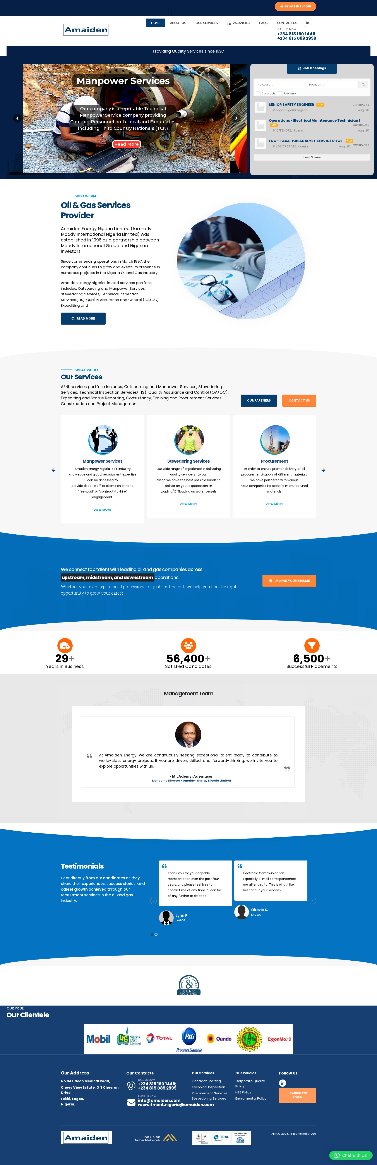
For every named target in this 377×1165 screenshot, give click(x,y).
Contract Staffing (206, 1081)
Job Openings (314, 68)
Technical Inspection (274, 461)
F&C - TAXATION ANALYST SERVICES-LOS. (306, 141)
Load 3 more (311, 157)
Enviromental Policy (250, 1098)
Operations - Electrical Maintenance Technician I (314, 120)
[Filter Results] (363, 84)
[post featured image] (102, 440)
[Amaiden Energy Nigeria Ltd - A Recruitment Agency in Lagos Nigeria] (86, 29)
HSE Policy (243, 1092)
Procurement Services (210, 1093)
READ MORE (85, 318)
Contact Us (287, 23)
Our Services (206, 23)
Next (288, 1039)
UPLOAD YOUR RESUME (292, 580)
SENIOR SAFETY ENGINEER (291, 105)
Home (155, 23)
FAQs (263, 23)
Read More (127, 144)
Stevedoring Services (102, 461)
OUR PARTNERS (259, 400)
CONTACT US (299, 400)
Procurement (188, 461)
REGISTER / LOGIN (297, 6)
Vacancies (241, 23)
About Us (178, 23)
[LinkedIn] (307, 23)
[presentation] (54, 470)
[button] (152, 934)
